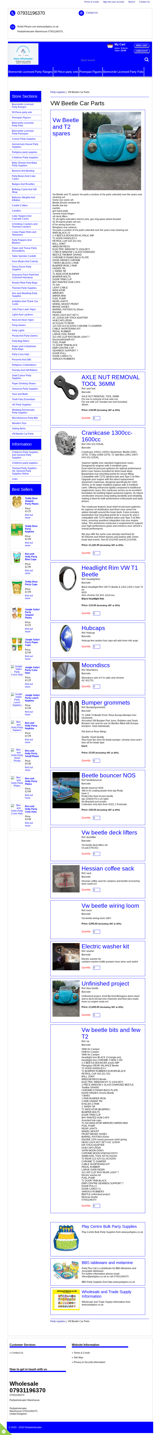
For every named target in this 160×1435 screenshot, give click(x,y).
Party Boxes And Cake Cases (24, 177)
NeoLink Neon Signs (23, 320)
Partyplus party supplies (24, 152)
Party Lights (18, 330)
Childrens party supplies (25, 463)
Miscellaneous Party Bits (25, 418)
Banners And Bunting (23, 170)
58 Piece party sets (66, 71)
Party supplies (57, 92)
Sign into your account (113, 2)
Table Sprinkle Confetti (24, 256)
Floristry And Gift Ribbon (24, 370)
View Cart (142, 45)
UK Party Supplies (21, 404)
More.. (12, 81)
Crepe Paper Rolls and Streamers (24, 233)
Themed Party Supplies (24, 288)
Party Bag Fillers (20, 341)
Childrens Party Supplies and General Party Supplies (25, 455)
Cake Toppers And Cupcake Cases (21, 217)
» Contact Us (16, 1352)
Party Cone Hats (20, 354)
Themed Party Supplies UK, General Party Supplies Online (24, 471)
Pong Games (19, 325)
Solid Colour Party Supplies (21, 377)
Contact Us (144, 2)
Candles (16, 210)
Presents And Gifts (21, 359)
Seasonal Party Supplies (25, 388)
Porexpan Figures (90, 71)
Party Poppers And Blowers (22, 241)
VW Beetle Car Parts (23, 433)
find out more (29, 516)
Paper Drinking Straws (24, 383)
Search (131, 2)
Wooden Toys (19, 423)
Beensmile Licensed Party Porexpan (23, 132)
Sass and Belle (20, 394)
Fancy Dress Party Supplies (21, 268)
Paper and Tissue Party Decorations (24, 249)
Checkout (142, 51)
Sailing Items (19, 428)
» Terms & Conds (81, 1352)
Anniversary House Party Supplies (25, 145)
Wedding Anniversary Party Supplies (23, 411)
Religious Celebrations (24, 365)
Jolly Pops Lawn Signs (24, 309)
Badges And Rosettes (23, 184)
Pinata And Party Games (25, 335)
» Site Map (77, 1357)
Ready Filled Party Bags (24, 282)
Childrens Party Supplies (25, 157)
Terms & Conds (91, 2)
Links (15, 479)
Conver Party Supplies (24, 139)
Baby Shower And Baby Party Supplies (24, 164)
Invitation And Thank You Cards (25, 302)
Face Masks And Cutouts (25, 261)
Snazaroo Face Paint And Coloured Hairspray (25, 276)
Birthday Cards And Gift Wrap (24, 191)
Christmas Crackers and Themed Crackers (24, 225)
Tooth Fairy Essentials (23, 399)
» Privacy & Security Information (88, 1362)
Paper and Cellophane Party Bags (24, 347)
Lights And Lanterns (22, 314)
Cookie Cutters (20, 205)
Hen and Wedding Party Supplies (24, 294)
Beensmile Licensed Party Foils (123, 71)
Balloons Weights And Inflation (23, 199)
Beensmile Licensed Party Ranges (30, 71)
